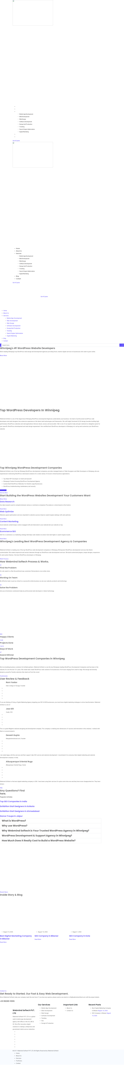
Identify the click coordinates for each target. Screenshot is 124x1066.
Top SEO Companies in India (13, 801)
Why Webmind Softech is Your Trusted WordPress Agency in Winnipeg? (45, 830)
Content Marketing (9, 521)
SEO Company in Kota (79, 936)
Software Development (25, 121)
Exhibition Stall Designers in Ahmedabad (19, 811)
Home (18, 106)
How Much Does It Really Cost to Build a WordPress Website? (38, 840)
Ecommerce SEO (8, 531)
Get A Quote (16, 140)
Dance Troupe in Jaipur (11, 816)
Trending (21, 126)
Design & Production (47, 1023)
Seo (42, 1021)
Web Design (22, 119)
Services (18, 111)
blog (17, 134)
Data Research (7, 501)
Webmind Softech (53, 1051)
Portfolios (19, 1061)
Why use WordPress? (14, 825)
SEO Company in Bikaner (46, 936)
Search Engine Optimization (27, 129)
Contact (18, 137)
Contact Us (70, 1010)
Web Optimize (7, 511)
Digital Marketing (24, 131)
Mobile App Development (26, 114)
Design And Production (25, 124)
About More (3, 355)
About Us (19, 109)
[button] (50, 820)
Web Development (24, 116)
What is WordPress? (14, 820)
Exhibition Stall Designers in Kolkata (17, 806)
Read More (3, 490)
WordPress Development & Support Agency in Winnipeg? (37, 835)
